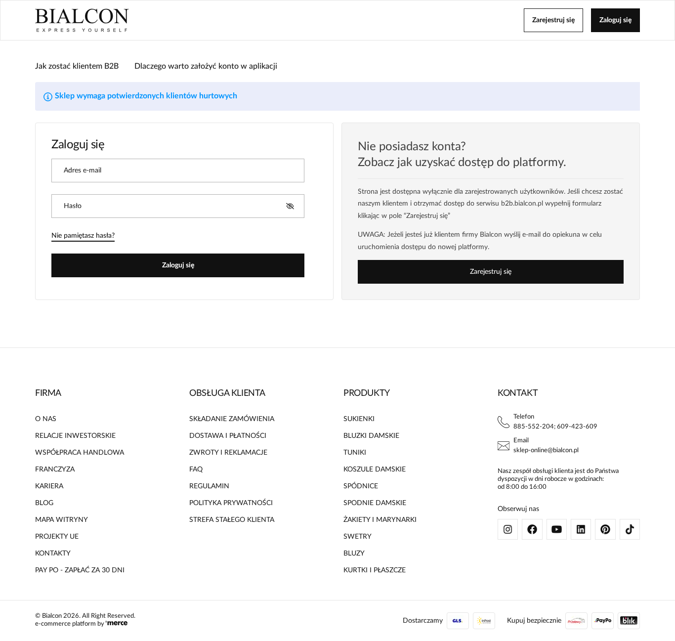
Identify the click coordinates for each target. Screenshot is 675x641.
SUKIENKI (359, 419)
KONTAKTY (53, 553)
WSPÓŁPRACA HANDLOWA (79, 452)
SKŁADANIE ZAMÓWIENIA (231, 419)
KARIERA (49, 486)
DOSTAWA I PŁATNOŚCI (227, 435)
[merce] (116, 624)
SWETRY (357, 536)
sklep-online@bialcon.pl (546, 450)
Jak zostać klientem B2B (77, 66)
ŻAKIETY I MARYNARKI (380, 519)
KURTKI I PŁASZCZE (374, 570)
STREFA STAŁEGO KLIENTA (231, 519)
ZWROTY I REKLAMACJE (228, 452)
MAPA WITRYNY (61, 519)
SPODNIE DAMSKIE (374, 503)
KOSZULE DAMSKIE (374, 469)
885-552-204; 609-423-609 (555, 427)
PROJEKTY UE (57, 536)
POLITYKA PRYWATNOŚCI (231, 503)
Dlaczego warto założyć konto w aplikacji (205, 66)
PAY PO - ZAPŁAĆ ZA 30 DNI (80, 570)
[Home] (82, 20)
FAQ (196, 469)
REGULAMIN (209, 486)
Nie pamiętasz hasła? (83, 235)
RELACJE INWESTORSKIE (75, 435)
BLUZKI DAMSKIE (371, 435)
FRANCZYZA (55, 469)
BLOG (44, 503)
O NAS (45, 419)
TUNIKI (354, 452)
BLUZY (354, 553)
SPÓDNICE (360, 486)
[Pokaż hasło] (290, 206)
